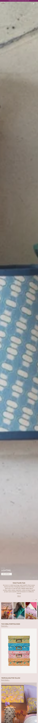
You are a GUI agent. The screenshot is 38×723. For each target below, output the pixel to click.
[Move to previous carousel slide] (30, 578)
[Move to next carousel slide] (36, 578)
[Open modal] (19, 639)
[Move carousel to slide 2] (33, 577)
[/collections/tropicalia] (19, 291)
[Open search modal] (32, 3)
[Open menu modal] (36, 3)
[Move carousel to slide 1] (32, 577)
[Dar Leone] (3, 3)
